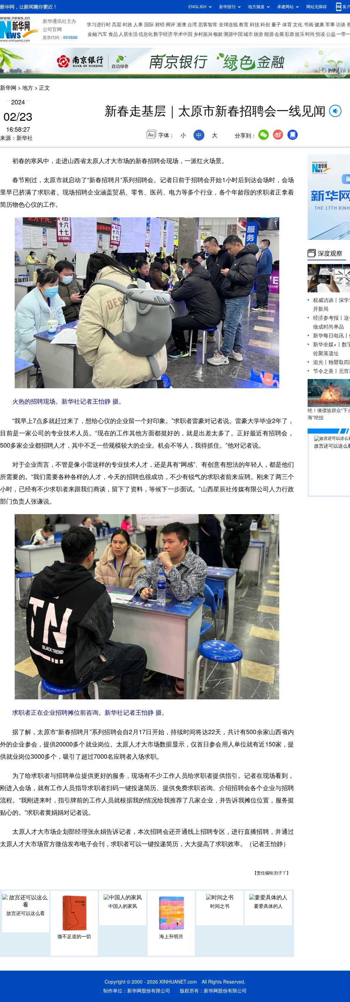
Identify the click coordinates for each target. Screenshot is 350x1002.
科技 (254, 24)
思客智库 (207, 24)
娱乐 (300, 34)
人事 (138, 24)
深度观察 (330, 253)
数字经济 (163, 34)
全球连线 (228, 24)
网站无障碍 (316, 6)
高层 (116, 24)
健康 (319, 24)
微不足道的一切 (74, 936)
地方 (27, 87)
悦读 (320, 34)
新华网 (8, 87)
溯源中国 (233, 34)
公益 (331, 34)
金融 (92, 34)
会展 (279, 34)
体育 (287, 24)
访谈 (341, 24)
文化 (297, 24)
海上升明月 (171, 936)
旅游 (258, 34)
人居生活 (128, 34)
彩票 (289, 34)
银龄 (218, 34)
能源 (269, 34)
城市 (248, 34)
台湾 (192, 24)
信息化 (145, 34)
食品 (113, 34)
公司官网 (52, 29)
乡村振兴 (203, 34)
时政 (127, 24)
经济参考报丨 (328, 317)
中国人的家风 (122, 906)
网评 (170, 24)
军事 (330, 24)
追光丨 (320, 362)
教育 (243, 24)
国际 (149, 24)
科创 (265, 24)
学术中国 (182, 34)
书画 (308, 24)
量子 (276, 24)
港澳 (181, 24)
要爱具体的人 (268, 906)
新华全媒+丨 (327, 344)
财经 (160, 24)
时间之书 (219, 906)
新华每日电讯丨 (331, 335)
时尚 (310, 34)
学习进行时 (99, 24)
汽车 (102, 34)
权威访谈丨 (326, 300)
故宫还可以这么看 (25, 913)
